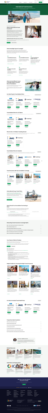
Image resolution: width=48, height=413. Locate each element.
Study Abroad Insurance (29, 392)
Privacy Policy (33, 402)
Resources (35, 2)
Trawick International (23, 394)
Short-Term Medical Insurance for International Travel (28, 355)
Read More (8, 164)
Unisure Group (22, 395)
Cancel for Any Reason (29, 394)
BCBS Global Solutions (23, 392)
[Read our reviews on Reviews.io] (30, 387)
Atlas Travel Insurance (27, 102)
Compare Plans (13, 246)
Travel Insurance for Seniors (30, 395)
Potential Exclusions (24, 211)
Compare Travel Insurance (38, 94)
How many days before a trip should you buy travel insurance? (16, 331)
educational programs (16, 193)
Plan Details (9, 108)
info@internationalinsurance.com (20, 400)
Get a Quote (8, 42)
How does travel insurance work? (11, 323)
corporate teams (18, 192)
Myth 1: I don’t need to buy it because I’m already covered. (15, 225)
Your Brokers (35, 393)
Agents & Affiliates (36, 395)
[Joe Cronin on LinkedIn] (26, 338)
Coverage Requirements (12, 211)
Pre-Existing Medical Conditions (35, 211)
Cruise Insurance (35, 354)
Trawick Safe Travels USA (36, 102)
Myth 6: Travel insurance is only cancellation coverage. (14, 233)
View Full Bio (19, 343)
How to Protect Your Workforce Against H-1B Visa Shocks (36, 369)
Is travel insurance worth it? (11, 326)
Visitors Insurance (29, 393)
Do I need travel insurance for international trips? (14, 328)
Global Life (8, 395)
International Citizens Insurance (10, 243)
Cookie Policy (20, 405)
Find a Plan (40, 2)
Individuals (20, 2)
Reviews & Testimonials (36, 394)
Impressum (25, 405)
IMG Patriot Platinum (18, 102)
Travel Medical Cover (9, 392)
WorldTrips (22, 396)
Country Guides (30, 2)
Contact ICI (35, 396)
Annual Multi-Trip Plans (9, 394)
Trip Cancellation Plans (38, 171)
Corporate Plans (15, 392)
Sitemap (27, 405)
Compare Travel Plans (14, 42)
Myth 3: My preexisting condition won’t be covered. (14, 228)
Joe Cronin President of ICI (22, 338)
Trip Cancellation (8, 393)
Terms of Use (23, 405)
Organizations (25, 2)
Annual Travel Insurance (9, 354)
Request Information (9, 199)
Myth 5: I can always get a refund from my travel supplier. (15, 231)
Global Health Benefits (16, 393)
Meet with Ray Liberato (9, 369)
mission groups (11, 193)
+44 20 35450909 (19, 402)
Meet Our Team (35, 392)
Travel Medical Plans (38, 113)
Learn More (39, 132)
